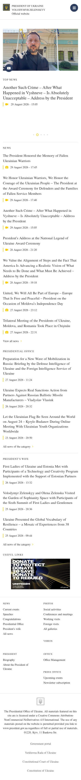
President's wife (12, 629)
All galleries (50, 629)
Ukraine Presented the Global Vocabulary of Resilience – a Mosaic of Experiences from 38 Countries (36, 524)
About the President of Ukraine (15, 667)
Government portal (40, 743)
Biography (9, 660)
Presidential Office (13, 624)
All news (8, 634)
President (10, 653)
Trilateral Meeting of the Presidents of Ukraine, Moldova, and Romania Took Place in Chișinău (37, 323)
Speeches (8, 614)
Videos (48, 640)
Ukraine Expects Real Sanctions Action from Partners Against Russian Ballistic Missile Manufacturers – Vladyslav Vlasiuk (35, 395)
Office (47, 653)
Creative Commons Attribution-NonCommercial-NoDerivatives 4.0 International (39, 718)
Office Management (54, 660)
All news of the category (17, 446)
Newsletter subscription (56, 682)
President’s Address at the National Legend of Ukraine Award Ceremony (35, 241)
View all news (11, 341)
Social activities (52, 609)
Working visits (51, 619)
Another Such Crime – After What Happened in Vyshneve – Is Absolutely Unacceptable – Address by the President (38, 92)
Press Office (52, 671)
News (6, 603)
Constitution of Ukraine (40, 770)
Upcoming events (53, 678)
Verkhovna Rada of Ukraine (40, 752)
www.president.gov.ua (15, 728)
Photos (48, 603)
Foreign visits (51, 624)
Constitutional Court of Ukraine (41, 761)
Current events (11, 609)
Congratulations (12, 619)
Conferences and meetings (58, 614)
